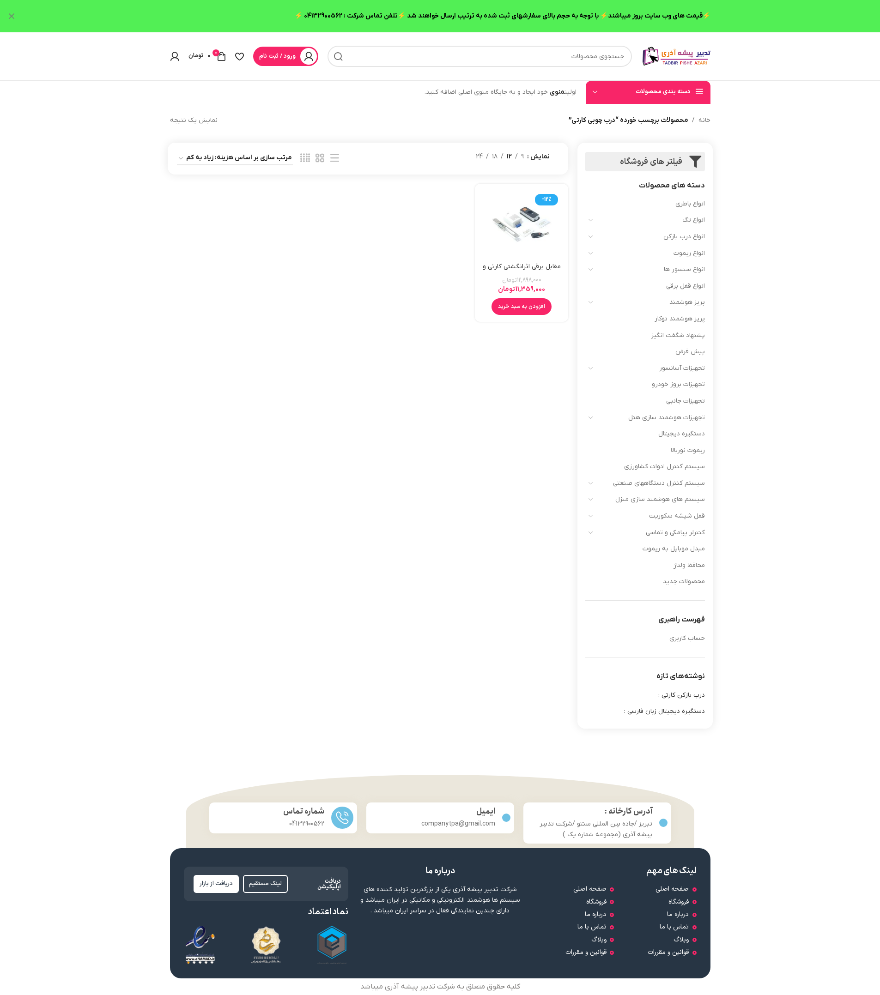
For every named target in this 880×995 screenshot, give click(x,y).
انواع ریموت (689, 253)
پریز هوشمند (687, 302)
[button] (522, 306)
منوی (557, 92)
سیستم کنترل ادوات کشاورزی (664, 466)
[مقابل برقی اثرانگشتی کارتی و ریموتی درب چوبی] (521, 224)
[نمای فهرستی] (334, 158)
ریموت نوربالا (688, 450)
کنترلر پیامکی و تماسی (675, 532)
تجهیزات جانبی (685, 401)
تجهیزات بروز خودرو (678, 384)
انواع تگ (693, 220)
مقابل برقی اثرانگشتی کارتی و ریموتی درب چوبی (522, 271)
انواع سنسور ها (684, 269)
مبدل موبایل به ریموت (674, 548)
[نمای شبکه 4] (305, 158)
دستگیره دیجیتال (681, 433)
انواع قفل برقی (685, 286)
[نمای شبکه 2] (320, 158)
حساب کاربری (687, 638)
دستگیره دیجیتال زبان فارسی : (664, 711)
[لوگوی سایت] (675, 56)
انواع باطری (690, 203)
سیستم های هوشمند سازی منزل (660, 499)
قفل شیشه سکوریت (677, 516)
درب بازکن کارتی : (681, 695)
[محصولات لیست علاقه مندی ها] (240, 56)
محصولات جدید (684, 581)
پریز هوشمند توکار (680, 318)
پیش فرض (690, 351)
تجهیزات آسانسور (682, 368)
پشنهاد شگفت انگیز (678, 335)
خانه (704, 120)
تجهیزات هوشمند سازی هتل (666, 417)
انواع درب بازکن (684, 236)
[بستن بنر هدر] (11, 16)
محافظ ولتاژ (689, 565)
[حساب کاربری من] (174, 56)
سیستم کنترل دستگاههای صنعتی (659, 483)
